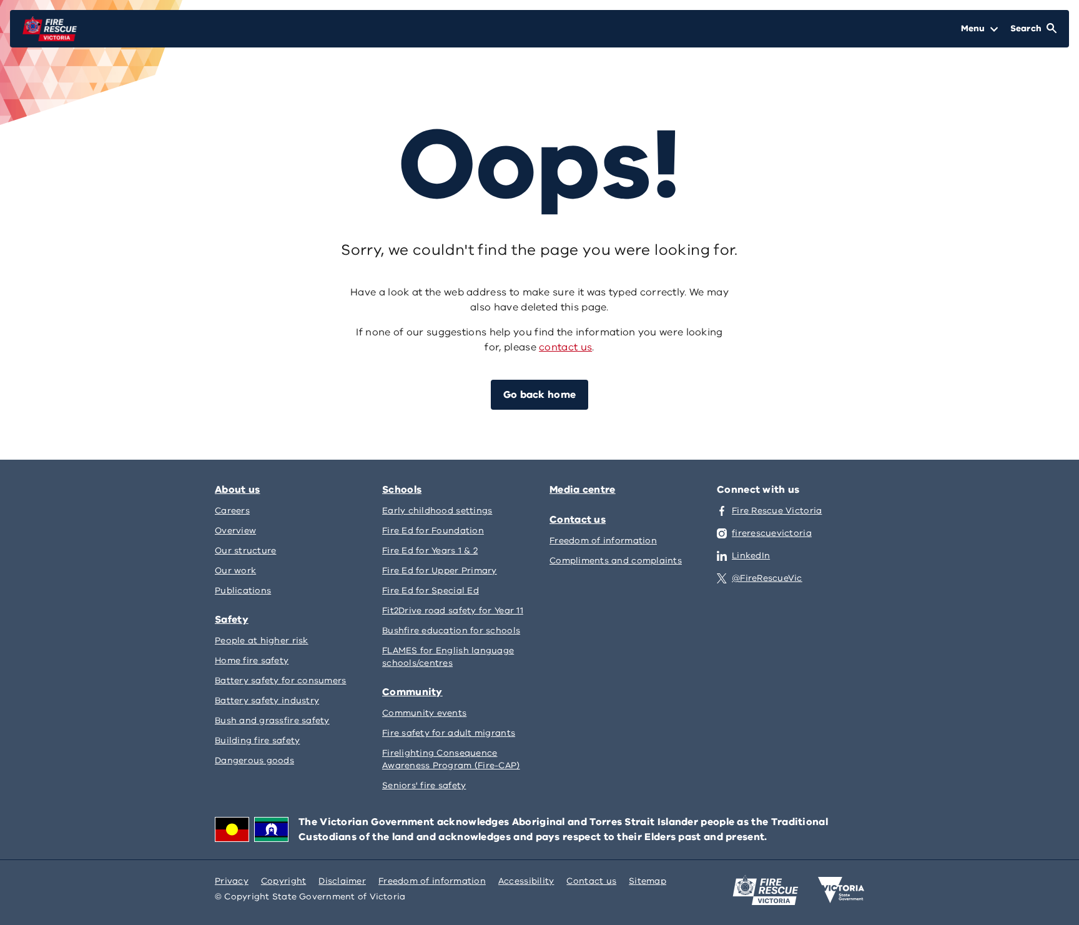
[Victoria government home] (841, 890)
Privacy (232, 881)
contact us (565, 347)
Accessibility (526, 881)
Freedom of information (432, 881)
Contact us (577, 520)
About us (237, 490)
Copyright (283, 881)
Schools (401, 490)
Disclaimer (342, 881)
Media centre (582, 490)
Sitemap (647, 881)
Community (412, 692)
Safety (232, 620)
